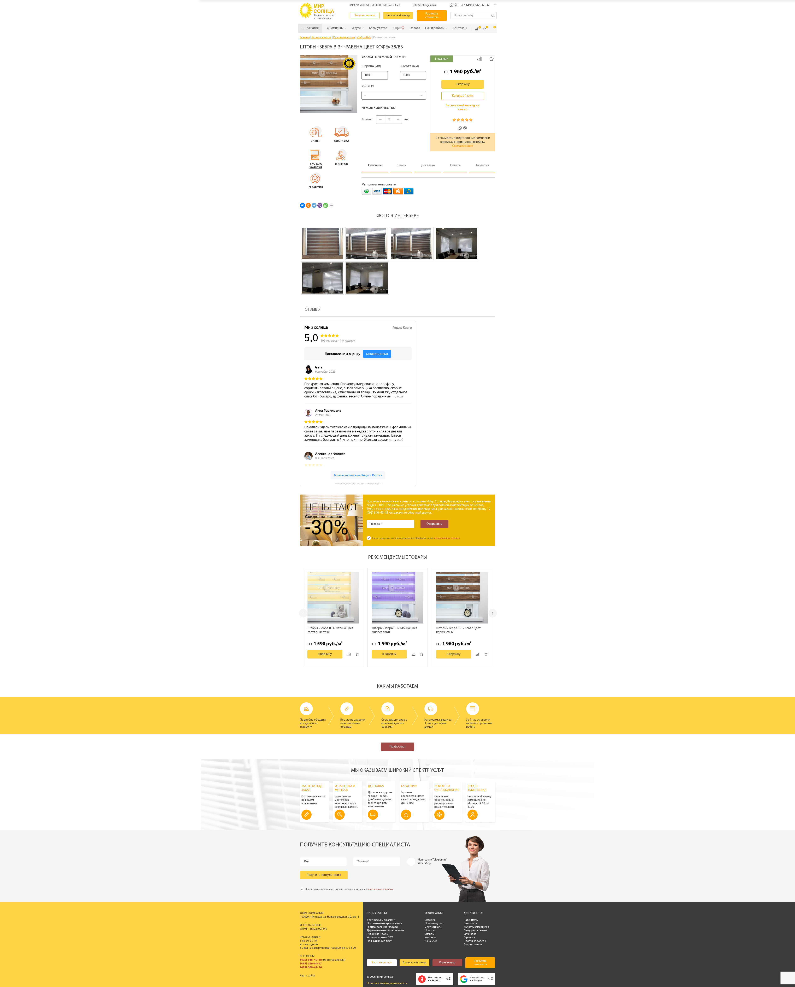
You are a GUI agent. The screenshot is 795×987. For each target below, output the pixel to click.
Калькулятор (447, 962)
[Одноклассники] (308, 205)
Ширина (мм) (371, 66)
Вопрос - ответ (473, 944)
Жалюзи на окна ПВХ (380, 937)
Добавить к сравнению (479, 58)
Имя (306, 861)
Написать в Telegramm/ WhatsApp (432, 861)
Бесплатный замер (398, 15)
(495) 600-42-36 (311, 967)
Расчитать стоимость (431, 15)
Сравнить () (476, 29)
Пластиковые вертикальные (384, 923)
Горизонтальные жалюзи (382, 927)
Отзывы (429, 934)
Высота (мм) (409, 66)
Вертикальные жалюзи (381, 920)
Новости (430, 930)
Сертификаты (433, 927)
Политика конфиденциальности (387, 983)
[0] (484, 28)
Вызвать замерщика (476, 927)
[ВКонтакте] (302, 205)
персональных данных (447, 538)
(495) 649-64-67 (311, 963)
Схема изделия (462, 146)
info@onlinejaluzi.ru (425, 5)
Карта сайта (307, 975)
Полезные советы (475, 941)
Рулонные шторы (377, 934)
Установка (470, 934)
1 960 (456, 72)
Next (492, 613)
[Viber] (319, 205)
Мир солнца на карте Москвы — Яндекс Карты (358, 483)
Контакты (430, 937)
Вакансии (431, 941)
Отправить (434, 524)
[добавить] (357, 654)
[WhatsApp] (325, 205)
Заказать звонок (364, 15)
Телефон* (377, 524)
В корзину (463, 84)
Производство (434, 923)
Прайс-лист (397, 746)
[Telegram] (314, 205)
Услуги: (367, 86)
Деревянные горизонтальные (385, 930)
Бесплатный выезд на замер (462, 107)
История (430, 920)
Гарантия (469, 937)
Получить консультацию (323, 875)
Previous (303, 613)
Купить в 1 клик (462, 95)
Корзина (491, 28)
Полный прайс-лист (379, 941)
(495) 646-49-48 (311, 960)
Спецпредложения (475, 930)
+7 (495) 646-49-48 (475, 5)
